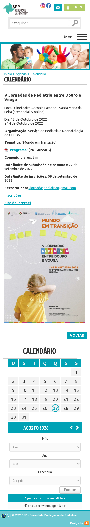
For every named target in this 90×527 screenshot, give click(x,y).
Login (77, 7)
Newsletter (58, 7)
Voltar (77, 336)
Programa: (19, 150)
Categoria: (45, 472)
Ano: (45, 455)
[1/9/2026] (77, 427)
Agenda (21, 74)
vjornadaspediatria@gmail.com (52, 188)
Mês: (45, 438)
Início (8, 74)
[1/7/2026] (71, 427)
